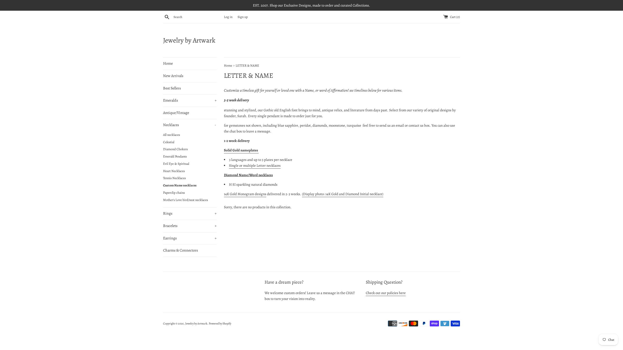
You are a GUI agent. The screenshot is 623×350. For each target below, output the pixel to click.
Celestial (168, 142)
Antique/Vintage (176, 112)
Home (168, 63)
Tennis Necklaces (174, 178)
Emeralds (190, 100)
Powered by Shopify (220, 323)
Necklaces (189, 125)
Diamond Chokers (175, 149)
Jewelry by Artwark (189, 40)
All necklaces (171, 134)
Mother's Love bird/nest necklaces (185, 200)
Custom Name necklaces (180, 185)
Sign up (243, 17)
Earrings (190, 238)
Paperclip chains (174, 192)
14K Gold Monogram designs (245, 194)
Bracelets (190, 225)
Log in (228, 17)
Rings (190, 213)
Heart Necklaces (174, 171)
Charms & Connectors (180, 250)
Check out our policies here (386, 292)
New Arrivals (173, 76)
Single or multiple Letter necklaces (255, 165)
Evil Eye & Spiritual (176, 163)
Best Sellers (172, 88)
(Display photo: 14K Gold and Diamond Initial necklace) (342, 194)
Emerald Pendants (175, 156)
